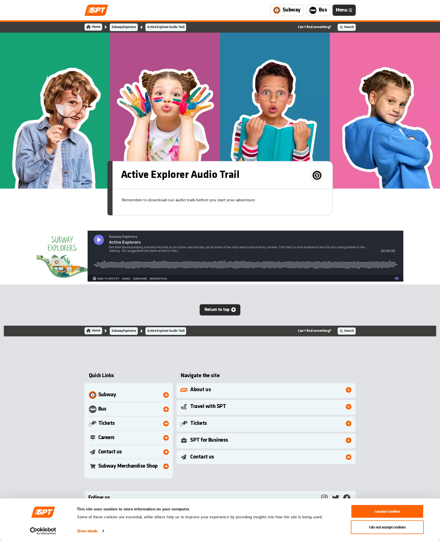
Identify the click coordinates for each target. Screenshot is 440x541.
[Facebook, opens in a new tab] (347, 498)
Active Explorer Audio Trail (165, 27)
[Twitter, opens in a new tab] (336, 498)
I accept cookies (387, 511)
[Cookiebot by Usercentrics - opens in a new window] (43, 531)
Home (96, 27)
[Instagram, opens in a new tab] (324, 498)
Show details (87, 531)
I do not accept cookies (387, 527)
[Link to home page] (96, 10)
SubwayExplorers (124, 27)
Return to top (216, 309)
